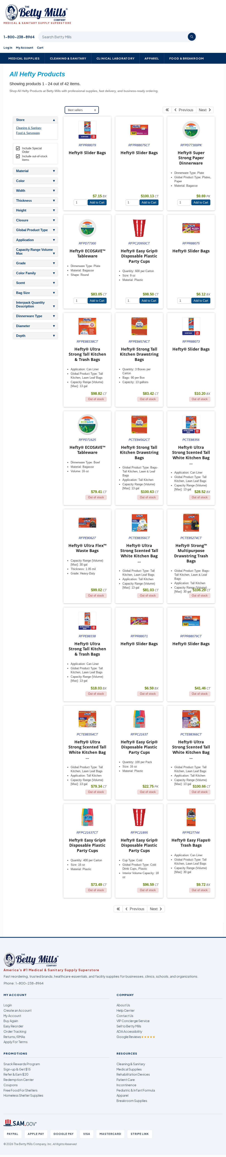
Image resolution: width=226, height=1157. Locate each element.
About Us (123, 1005)
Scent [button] (20, 283)
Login (8, 1005)
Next (204, 110)
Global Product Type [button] (32, 230)
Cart (40, 47)
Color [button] (20, 181)
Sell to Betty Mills (129, 1026)
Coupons (11, 1085)
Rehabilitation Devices (133, 1074)
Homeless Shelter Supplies (23, 1095)
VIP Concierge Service (133, 1021)
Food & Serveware (28, 133)
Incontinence (126, 1085)
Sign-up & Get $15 (17, 1069)
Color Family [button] (26, 273)
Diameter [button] (23, 326)
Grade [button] (21, 263)
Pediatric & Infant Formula (136, 1090)
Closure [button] (22, 220)
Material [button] (22, 171)
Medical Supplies (24, 58)
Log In (8, 47)
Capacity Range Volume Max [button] (34, 251)
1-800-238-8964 (19, 37)
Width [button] (20, 190)
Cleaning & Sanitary (68, 58)
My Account (24, 47)
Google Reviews (136, 1037)
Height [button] (21, 210)
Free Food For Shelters (21, 1090)
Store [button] (20, 120)
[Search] (192, 37)
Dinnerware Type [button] (29, 316)
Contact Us (125, 1016)
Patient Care (126, 1080)
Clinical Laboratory (115, 58)
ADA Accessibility (129, 1031)
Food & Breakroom (186, 58)
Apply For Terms (16, 1042)
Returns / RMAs (14, 1037)
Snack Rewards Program (22, 1064)
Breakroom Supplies (132, 1101)
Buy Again (11, 1021)
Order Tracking (15, 1031)
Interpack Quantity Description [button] (30, 304)
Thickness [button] (24, 200)
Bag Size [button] (23, 293)
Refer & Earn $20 (16, 1074)
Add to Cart (97, 202)
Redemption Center (19, 1080)
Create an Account (18, 1010)
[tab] (35, 120)
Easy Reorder (13, 1026)
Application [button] (25, 240)
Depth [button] (20, 336)
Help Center (126, 1010)
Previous (185, 110)
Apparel (152, 58)
